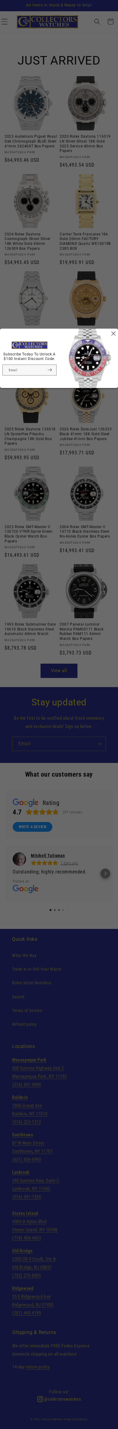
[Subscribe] (49, 370)
